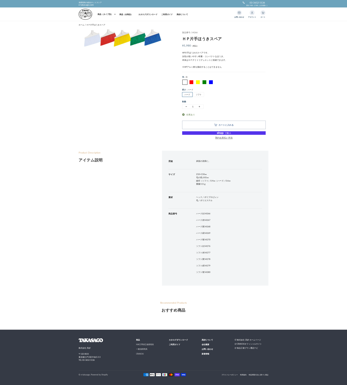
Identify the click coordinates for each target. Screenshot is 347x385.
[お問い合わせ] (239, 12)
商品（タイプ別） (105, 14)
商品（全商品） (127, 14)
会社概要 (205, 344)
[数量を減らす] (186, 106)
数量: (184, 101)
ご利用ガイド (167, 14)
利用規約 (243, 375)
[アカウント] (252, 12)
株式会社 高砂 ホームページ (249, 340)
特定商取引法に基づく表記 (258, 375)
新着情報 (205, 354)
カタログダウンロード (148, 14)
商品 (138, 340)
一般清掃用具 (141, 349)
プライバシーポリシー (229, 375)
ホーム (81, 25)
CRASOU (140, 354)
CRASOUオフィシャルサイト (249, 344)
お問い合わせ (207, 349)
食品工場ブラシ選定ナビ (248, 348)
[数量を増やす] (199, 106)
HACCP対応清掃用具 (145, 344)
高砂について (182, 14)
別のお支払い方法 (224, 137)
